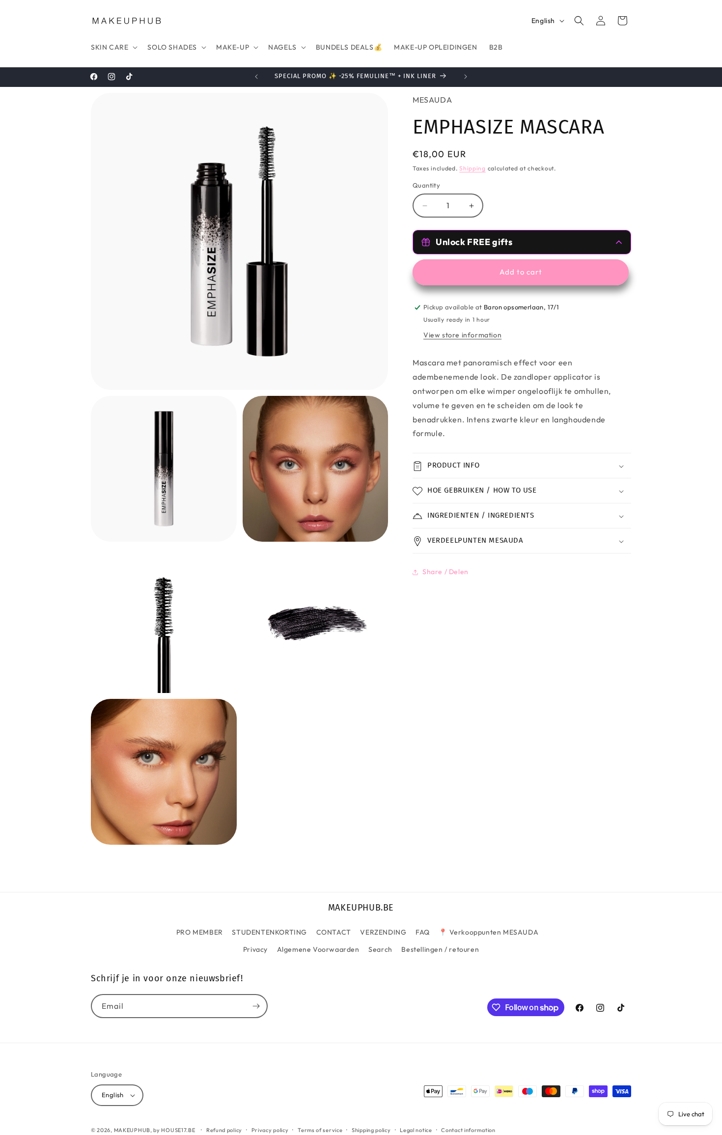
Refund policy (224, 1129)
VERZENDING (383, 931)
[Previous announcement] (256, 76)
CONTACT (333, 931)
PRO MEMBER (199, 931)
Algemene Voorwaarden (318, 949)
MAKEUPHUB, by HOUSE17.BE (154, 1130)
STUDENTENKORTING (269, 931)
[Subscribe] (256, 1006)
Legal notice (416, 1129)
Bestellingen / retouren (440, 949)
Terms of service (320, 1129)
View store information (462, 335)
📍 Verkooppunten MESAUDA (488, 931)
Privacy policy (270, 1129)
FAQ (423, 931)
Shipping (472, 168)
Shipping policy (371, 1129)
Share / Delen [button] (445, 571)
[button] (113, 47)
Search (380, 949)
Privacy (255, 949)
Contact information (468, 1129)
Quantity (426, 186)
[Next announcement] (465, 76)
